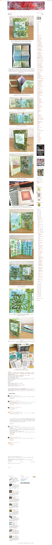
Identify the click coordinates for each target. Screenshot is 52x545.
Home (8, 10)
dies (38, 124)
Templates (15, 10)
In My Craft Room (24, 10)
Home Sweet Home (40, 236)
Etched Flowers (16, 373)
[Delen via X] (23, 388)
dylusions (38, 125)
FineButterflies (40, 82)
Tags (38, 112)
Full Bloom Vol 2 (21, 372)
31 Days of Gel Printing (40, 263)
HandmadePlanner (40, 92)
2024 (38, 210)
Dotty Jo (11, 407)
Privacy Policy (34, 10)
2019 (38, 29)
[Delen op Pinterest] (24, 388)
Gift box (38, 90)
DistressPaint (39, 69)
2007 (38, 295)
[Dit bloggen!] (22, 388)
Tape (38, 113)
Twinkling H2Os (39, 117)
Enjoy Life (40, 253)
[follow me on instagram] (37, 19)
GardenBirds (39, 87)
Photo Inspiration (40, 102)
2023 (38, 33)
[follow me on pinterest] (24, 483)
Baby (38, 37)
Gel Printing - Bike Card (40, 242)
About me (11, 10)
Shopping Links (40, 10)
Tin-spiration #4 (15, 503)
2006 (38, 296)
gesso (38, 126)
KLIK (32, 341)
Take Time (39, 254)
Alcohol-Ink (39, 35)
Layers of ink (39, 187)
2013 (38, 23)
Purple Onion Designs (39, 105)
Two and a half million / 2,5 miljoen (14, 523)
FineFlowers (39, 83)
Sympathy (38, 111)
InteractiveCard (40, 95)
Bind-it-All (39, 39)
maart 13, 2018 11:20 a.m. (15, 395)
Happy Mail (14, 529)
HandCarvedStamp (40, 91)
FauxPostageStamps (40, 80)
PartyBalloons (39, 100)
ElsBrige (38, 77)
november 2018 (40, 220)
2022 (38, 32)
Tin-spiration (39, 115)
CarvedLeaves (39, 49)
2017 (38, 27)
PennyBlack (39, 101)
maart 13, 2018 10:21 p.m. (17, 407)
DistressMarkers (40, 65)
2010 (38, 291)
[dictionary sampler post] (40, 172)
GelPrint (38, 88)
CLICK (27, 339)
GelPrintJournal (40, 89)
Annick (11, 437)
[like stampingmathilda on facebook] (38, 19)
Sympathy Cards (40, 245)
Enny (10, 395)
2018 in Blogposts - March (40, 235)
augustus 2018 (40, 226)
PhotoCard (38, 103)
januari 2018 (40, 281)
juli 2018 (40, 228)
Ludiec (38, 96)
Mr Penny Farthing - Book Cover (15, 510)
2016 (38, 26)
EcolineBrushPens (40, 76)
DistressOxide (39, 66)
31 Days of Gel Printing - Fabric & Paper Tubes (40, 258)
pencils (9, 390)
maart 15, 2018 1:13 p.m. (16, 437)
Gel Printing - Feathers (40, 246)
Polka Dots (21, 376)
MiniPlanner (39, 98)
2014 (38, 24)
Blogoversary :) (15, 477)
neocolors (38, 133)
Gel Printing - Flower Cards (40, 252)
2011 (38, 290)
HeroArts (38, 94)
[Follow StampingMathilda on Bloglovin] (24, 479)
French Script (21, 375)
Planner (38, 104)
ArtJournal (39, 36)
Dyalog (38, 73)
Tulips (39, 237)
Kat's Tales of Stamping (39, 202)
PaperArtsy (39, 99)
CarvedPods (39, 52)
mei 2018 (39, 230)
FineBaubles (39, 81)
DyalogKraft (39, 75)
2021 (38, 31)
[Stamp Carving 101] (40, 298)
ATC (37, 34)
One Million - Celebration (14, 516)
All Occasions (27, 372)
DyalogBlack (39, 74)
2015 (38, 25)
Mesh (26, 375)
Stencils (12, 390)
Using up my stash (40, 118)
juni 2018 (40, 229)
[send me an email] (40, 19)
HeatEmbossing (39, 93)
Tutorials (38, 116)
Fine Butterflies (23, 373)
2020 (38, 30)
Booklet (39, 255)
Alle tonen (42, 207)
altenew (38, 123)
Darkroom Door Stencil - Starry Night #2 (40, 265)
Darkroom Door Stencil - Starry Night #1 (40, 271)
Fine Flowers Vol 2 (30, 373)
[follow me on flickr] (25, 483)
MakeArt (38, 97)
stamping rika (39, 193)
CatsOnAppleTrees (40, 53)
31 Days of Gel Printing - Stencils (40, 268)
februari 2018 (40, 279)
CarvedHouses (39, 48)
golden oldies (39, 127)
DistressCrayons (40, 63)
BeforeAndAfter (39, 38)
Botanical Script (11, 374)
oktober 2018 (40, 222)
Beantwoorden (12, 398)
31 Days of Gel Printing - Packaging (40, 261)
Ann (10, 442)
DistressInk (39, 64)
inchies (38, 129)
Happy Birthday (40, 276)
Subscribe (29, 10)
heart (38, 128)
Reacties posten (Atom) (16, 463)
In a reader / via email (25, 477)
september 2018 (40, 224)
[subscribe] (22, 483)
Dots (29, 375)
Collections (19, 10)
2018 (38, 28)
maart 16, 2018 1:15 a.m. (15, 442)
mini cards (39, 132)
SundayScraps (39, 110)
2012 (38, 22)
